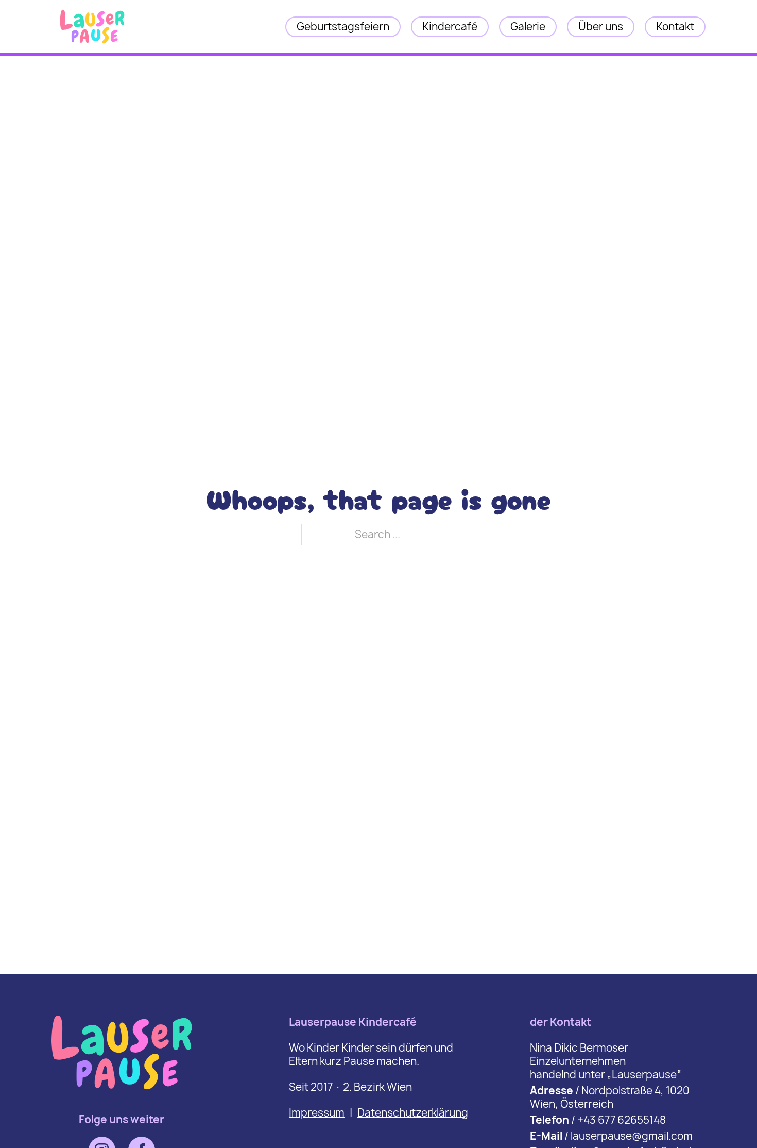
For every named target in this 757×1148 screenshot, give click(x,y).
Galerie (527, 27)
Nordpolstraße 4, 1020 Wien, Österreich (610, 1097)
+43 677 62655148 (621, 1120)
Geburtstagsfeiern (343, 27)
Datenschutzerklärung (412, 1113)
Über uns (600, 27)
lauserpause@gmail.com (632, 1136)
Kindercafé (449, 27)
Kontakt (675, 27)
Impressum (317, 1113)
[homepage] (92, 44)
